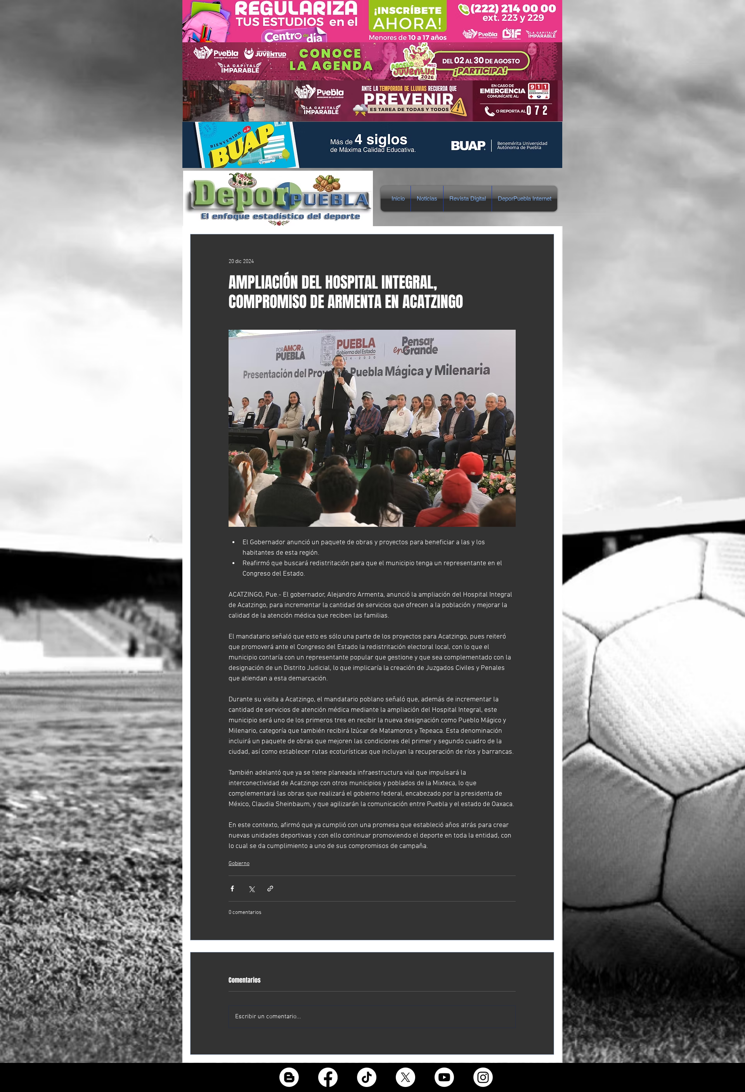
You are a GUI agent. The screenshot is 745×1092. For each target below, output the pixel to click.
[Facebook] (328, 1077)
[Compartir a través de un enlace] (270, 888)
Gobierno (239, 863)
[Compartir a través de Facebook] (232, 888)
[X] (405, 1077)
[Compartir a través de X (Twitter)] (251, 888)
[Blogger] (289, 1077)
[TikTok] (366, 1077)
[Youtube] (444, 1077)
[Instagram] (483, 1077)
